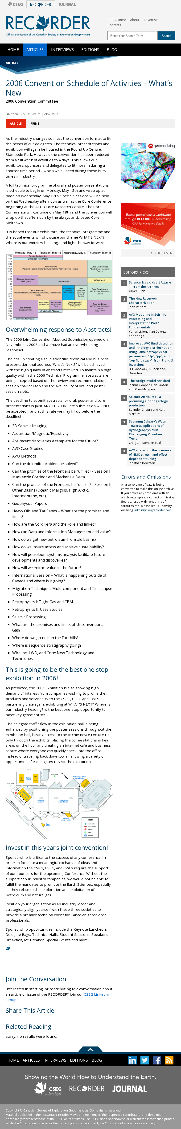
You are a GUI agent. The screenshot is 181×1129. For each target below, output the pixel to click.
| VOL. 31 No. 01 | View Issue (32, 114)
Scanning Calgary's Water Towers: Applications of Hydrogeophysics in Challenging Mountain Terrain (148, 429)
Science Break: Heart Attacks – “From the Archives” (150, 284)
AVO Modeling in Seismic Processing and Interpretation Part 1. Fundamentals (147, 320)
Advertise (151, 19)
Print (34, 124)
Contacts (114, 25)
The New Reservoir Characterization (143, 300)
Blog (112, 49)
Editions (90, 49)
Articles (35, 49)
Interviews (62, 49)
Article (16, 124)
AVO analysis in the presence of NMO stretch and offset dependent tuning (150, 454)
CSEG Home (116, 19)
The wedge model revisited (149, 381)
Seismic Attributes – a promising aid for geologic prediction (149, 401)
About (134, 19)
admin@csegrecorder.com (153, 510)
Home (13, 49)
